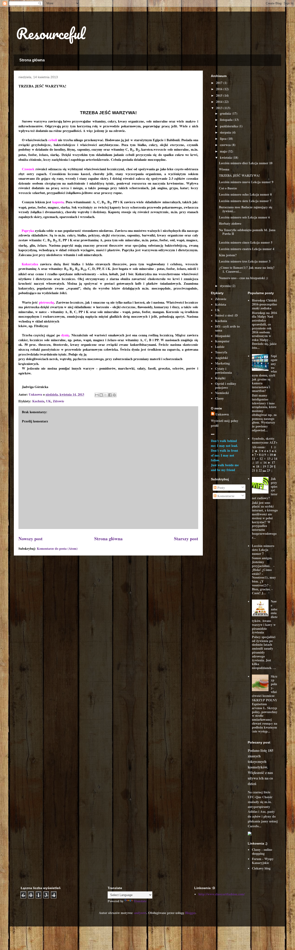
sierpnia (226, 132)
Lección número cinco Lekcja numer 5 (245, 242)
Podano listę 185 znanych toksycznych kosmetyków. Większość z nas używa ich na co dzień (260, 767)
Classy (219, 398)
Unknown (222, 414)
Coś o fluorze (228, 188)
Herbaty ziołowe (230, 223)
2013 (219, 107)
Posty (220, 487)
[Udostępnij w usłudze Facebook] (110, 395)
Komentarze (225, 495)
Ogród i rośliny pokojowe (225, 385)
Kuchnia (38, 401)
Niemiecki (222, 392)
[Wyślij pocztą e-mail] (96, 395)
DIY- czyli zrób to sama (227, 328)
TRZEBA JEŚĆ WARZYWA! (239, 175)
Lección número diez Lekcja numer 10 (245, 163)
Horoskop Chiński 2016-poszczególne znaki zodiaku (264, 304)
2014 (219, 101)
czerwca (226, 144)
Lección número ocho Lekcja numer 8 (245, 194)
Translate (140, 901)
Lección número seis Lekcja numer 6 (244, 217)
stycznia (226, 285)
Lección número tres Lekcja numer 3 (244, 261)
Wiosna (224, 169)
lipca (223, 138)
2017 (219, 82)
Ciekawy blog (261, 868)
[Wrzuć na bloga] (101, 395)
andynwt (140, 912)
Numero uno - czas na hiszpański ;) (243, 277)
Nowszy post (30, 538)
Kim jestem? (228, 255)
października (229, 126)
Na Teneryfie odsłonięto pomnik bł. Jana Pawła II (247, 231)
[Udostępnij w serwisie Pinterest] (114, 395)
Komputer (222, 341)
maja (224, 151)
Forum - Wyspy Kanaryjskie (263, 860)
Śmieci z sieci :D (226, 315)
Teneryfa (221, 352)
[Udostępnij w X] (105, 395)
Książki (220, 378)
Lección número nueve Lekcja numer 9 (246, 181)
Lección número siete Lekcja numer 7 (245, 200)
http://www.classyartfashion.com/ (221, 894)
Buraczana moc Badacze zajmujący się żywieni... (245, 209)
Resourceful (50, 33)
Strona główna (32, 60)
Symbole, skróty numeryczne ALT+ (264, 440)
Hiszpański (222, 335)
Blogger (190, 912)
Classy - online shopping (262, 851)
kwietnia (226, 157)
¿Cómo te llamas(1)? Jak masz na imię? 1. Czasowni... (246, 269)
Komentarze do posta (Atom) (57, 548)
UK (48, 401)
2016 (219, 89)
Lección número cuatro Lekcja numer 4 (246, 248)
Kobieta (220, 304)
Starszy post (186, 538)
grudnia (226, 113)
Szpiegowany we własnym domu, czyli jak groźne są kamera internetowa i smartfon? (265, 373)
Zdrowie (58, 401)
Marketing (222, 363)
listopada (226, 119)
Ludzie (219, 346)
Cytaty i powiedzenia (223, 370)
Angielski (221, 357)
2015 (219, 95)
